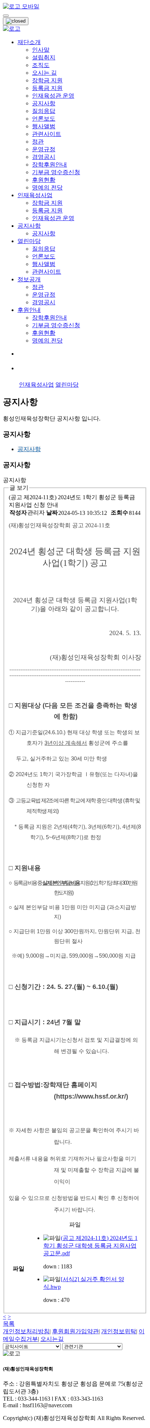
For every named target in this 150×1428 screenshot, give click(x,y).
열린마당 (29, 241)
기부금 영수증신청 (56, 172)
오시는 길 (44, 73)
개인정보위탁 (118, 1331)
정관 (38, 141)
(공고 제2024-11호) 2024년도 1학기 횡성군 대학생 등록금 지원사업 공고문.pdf (90, 1245)
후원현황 (43, 180)
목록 (9, 1324)
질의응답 (43, 111)
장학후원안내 (49, 164)
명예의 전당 (47, 187)
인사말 (41, 50)
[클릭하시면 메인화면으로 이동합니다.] (21, 6)
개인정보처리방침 (26, 1331)
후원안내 (29, 310)
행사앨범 (43, 126)
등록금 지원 (47, 88)
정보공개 (29, 279)
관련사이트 (46, 134)
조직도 (41, 65)
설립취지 (43, 57)
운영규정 (43, 149)
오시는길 (52, 1339)
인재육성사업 (34, 195)
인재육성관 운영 (53, 96)
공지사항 (43, 103)
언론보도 (43, 119)
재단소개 (29, 42)
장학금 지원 (47, 80)
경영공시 (43, 157)
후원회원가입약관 (75, 1331)
